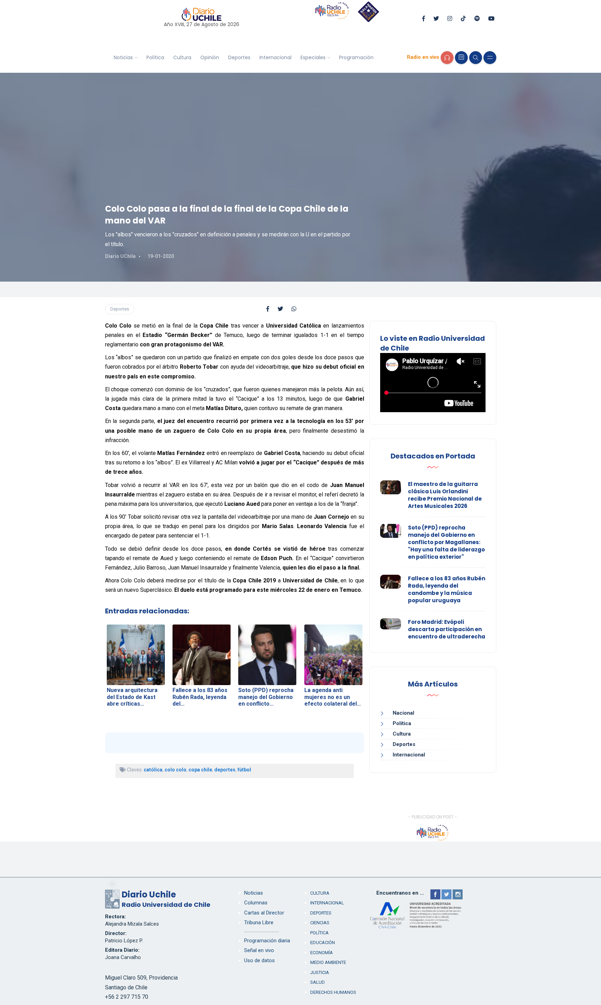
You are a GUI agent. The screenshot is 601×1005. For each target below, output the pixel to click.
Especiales (313, 57)
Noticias (123, 57)
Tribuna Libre (258, 922)
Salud (317, 982)
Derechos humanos (333, 992)
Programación (356, 57)
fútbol (244, 769)
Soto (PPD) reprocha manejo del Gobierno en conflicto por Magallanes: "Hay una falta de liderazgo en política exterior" (446, 542)
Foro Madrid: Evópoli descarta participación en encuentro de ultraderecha (446, 629)
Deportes (239, 57)
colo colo (175, 769)
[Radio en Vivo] (447, 57)
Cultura (182, 57)
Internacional (275, 57)
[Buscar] (475, 57)
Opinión (209, 57)
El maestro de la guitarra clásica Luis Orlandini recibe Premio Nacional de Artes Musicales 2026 (445, 495)
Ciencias (319, 922)
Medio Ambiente (328, 962)
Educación (322, 942)
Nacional (403, 713)
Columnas (255, 903)
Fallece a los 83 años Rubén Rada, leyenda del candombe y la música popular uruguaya (446, 589)
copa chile (200, 769)
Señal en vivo (259, 950)
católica (153, 769)
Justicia (319, 972)
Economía (321, 952)
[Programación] (461, 57)
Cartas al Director (264, 913)
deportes (224, 769)
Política (155, 57)
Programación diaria (267, 940)
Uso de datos (259, 960)
